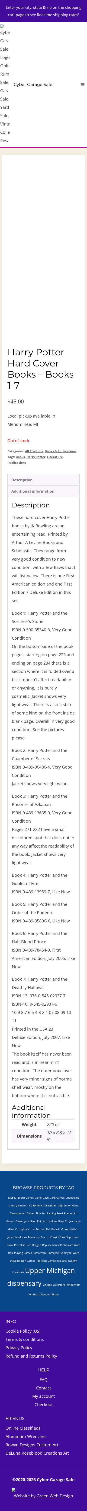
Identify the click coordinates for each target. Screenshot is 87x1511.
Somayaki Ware (70, 1253)
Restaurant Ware (70, 1245)
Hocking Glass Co (58, 1221)
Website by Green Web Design (43, 1496)
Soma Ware (40, 1253)
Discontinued (18, 1213)
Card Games (57, 1197)
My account (43, 1396)
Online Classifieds (23, 1428)
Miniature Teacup (38, 1237)
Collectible (35, 1205)
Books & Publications (60, 451)
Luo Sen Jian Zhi (40, 1229)
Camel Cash (42, 1197)
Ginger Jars (22, 1221)
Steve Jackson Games (22, 1260)
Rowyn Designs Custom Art (32, 1444)
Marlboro (21, 1237)
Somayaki (53, 1253)
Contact (43, 1388)
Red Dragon (34, 1245)
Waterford (59, 1284)
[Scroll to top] (61, 1494)
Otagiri (54, 1237)
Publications (16, 463)
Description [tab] (22, 479)
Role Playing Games (20, 1253)
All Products (34, 451)
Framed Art (71, 1213)
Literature (55, 457)
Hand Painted (38, 1221)
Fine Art (40, 1213)
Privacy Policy (19, 1347)
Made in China (59, 1229)
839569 (12, 1197)
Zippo (55, 1294)
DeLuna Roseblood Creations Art (37, 1453)
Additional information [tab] (33, 491)
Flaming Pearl (54, 1213)
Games (10, 1221)
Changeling (72, 1197)
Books (20, 457)
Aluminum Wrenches (26, 1436)
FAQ (44, 1379)
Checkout (44, 1404)
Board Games (25, 1197)
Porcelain (20, 1245)
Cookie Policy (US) (23, 1331)
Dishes (31, 1213)
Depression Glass (68, 1205)
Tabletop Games (46, 1260)
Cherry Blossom (18, 1205)
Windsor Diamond (40, 1294)
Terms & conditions (25, 1339)
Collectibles (50, 1205)
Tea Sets (62, 1260)
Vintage (47, 1284)
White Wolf (73, 1284)
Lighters (24, 1229)
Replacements (50, 1245)
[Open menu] (82, 84)
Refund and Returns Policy (31, 1356)
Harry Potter (35, 457)
